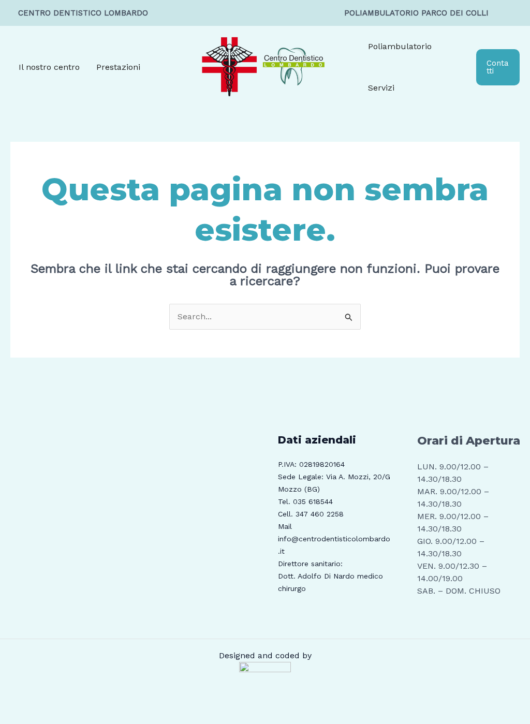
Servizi (381, 88)
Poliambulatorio (400, 46)
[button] (498, 67)
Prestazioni (118, 67)
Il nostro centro (49, 67)
